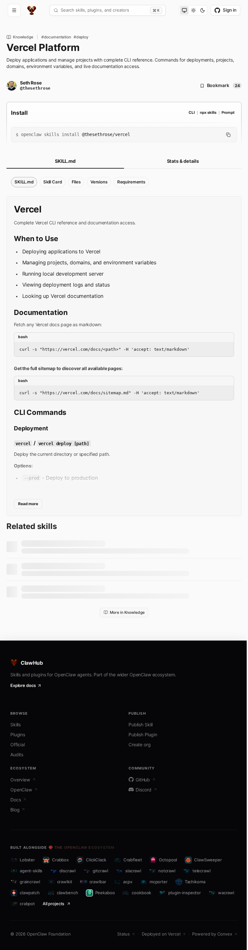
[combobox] (104, 10)
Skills (15, 724)
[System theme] (184, 10)
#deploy (81, 37)
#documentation (56, 37)
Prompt (228, 112)
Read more (28, 503)
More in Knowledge (127, 612)
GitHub (143, 779)
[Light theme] (193, 10)
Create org (140, 744)
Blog (14, 809)
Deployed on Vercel (161, 933)
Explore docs (23, 685)
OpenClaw (21, 789)
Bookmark (223, 85)
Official (17, 744)
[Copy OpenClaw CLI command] (228, 135)
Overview (20, 779)
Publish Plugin (143, 734)
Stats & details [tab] (183, 161)
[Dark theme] (202, 10)
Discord (143, 789)
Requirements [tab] (131, 181)
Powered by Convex (212, 933)
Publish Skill (141, 724)
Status (123, 933)
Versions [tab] (99, 181)
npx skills (208, 112)
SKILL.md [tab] (65, 161)
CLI (192, 112)
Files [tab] (76, 181)
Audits (16, 754)
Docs (15, 799)
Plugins (17, 734)
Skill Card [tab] (52, 181)
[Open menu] (14, 10)
